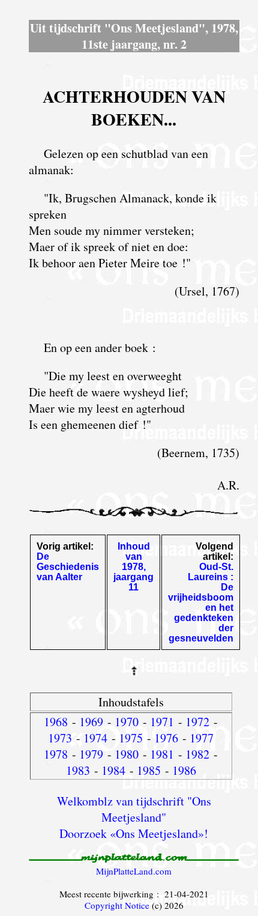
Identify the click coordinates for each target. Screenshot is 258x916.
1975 (131, 738)
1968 (56, 722)
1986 (184, 770)
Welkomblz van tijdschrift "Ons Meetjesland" (134, 809)
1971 (162, 722)
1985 (149, 770)
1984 (113, 770)
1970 (127, 722)
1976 (166, 738)
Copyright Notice (117, 905)
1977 (202, 738)
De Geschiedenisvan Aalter (68, 566)
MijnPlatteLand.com (134, 871)
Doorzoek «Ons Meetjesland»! (133, 833)
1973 (60, 738)
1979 (91, 754)
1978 (56, 754)
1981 (162, 754)
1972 (197, 722)
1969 (91, 722)
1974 (95, 738)
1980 (127, 754)
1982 (197, 754)
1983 (78, 770)
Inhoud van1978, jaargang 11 (133, 566)
